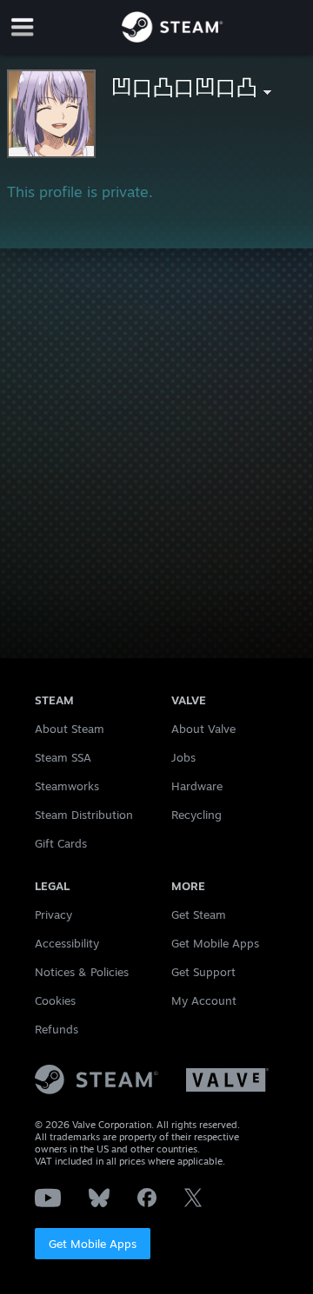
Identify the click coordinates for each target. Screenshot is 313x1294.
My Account (203, 1000)
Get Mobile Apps (93, 1244)
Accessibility (67, 943)
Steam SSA (63, 757)
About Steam (69, 729)
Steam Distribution (84, 815)
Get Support (203, 972)
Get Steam (198, 914)
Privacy (53, 914)
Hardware (197, 786)
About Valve (203, 729)
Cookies (55, 1000)
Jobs (183, 757)
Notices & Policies (82, 972)
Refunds (56, 1029)
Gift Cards (61, 843)
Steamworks (67, 786)
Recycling (196, 815)
